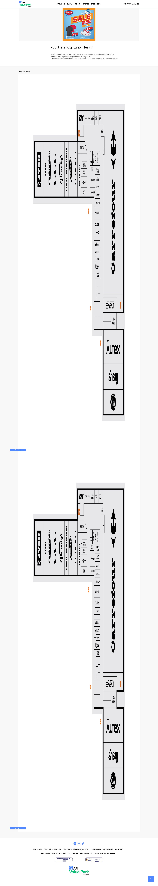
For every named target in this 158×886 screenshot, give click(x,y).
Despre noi (37, 849)
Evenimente (96, 4)
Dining (77, 4)
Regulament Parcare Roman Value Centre (97, 854)
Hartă (69, 4)
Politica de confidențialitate (75, 849)
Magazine (61, 4)
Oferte (86, 4)
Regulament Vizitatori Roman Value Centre (59, 854)
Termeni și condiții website (102, 849)
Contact (119, 849)
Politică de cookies (52, 849)
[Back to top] (151, 879)
